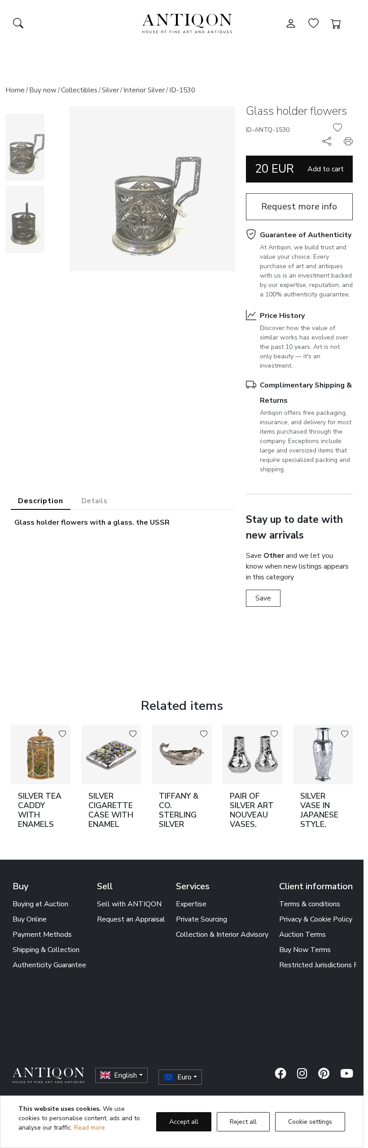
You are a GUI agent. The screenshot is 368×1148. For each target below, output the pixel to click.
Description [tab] (40, 501)
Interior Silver (144, 90)
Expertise (191, 904)
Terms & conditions (309, 904)
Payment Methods (42, 934)
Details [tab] (94, 501)
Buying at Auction (40, 904)
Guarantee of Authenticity (305, 235)
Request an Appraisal (131, 919)
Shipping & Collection (46, 950)
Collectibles (79, 90)
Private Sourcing (201, 919)
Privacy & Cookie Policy (315, 919)
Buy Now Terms (305, 950)
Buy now (43, 90)
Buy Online (30, 919)
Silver (110, 90)
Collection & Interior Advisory (222, 934)
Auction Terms (302, 934)
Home (15, 90)
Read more (89, 1127)
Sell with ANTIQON (129, 904)
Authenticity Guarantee (49, 965)
